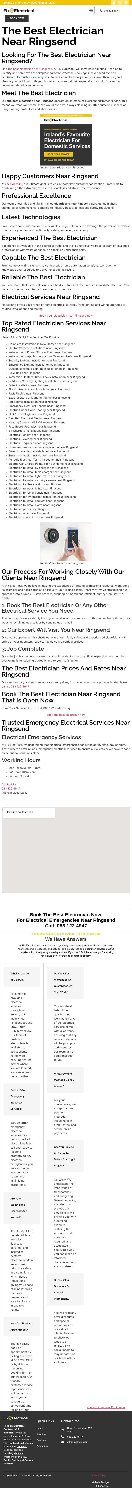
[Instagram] (120, 2)
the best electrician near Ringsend (30, 69)
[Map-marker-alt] (126, 2)
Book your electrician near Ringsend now (66, 315)
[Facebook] (114, 2)
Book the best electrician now (66, 714)
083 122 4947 (20, 686)
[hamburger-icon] (91, 10)
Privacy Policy (99, 1475)
